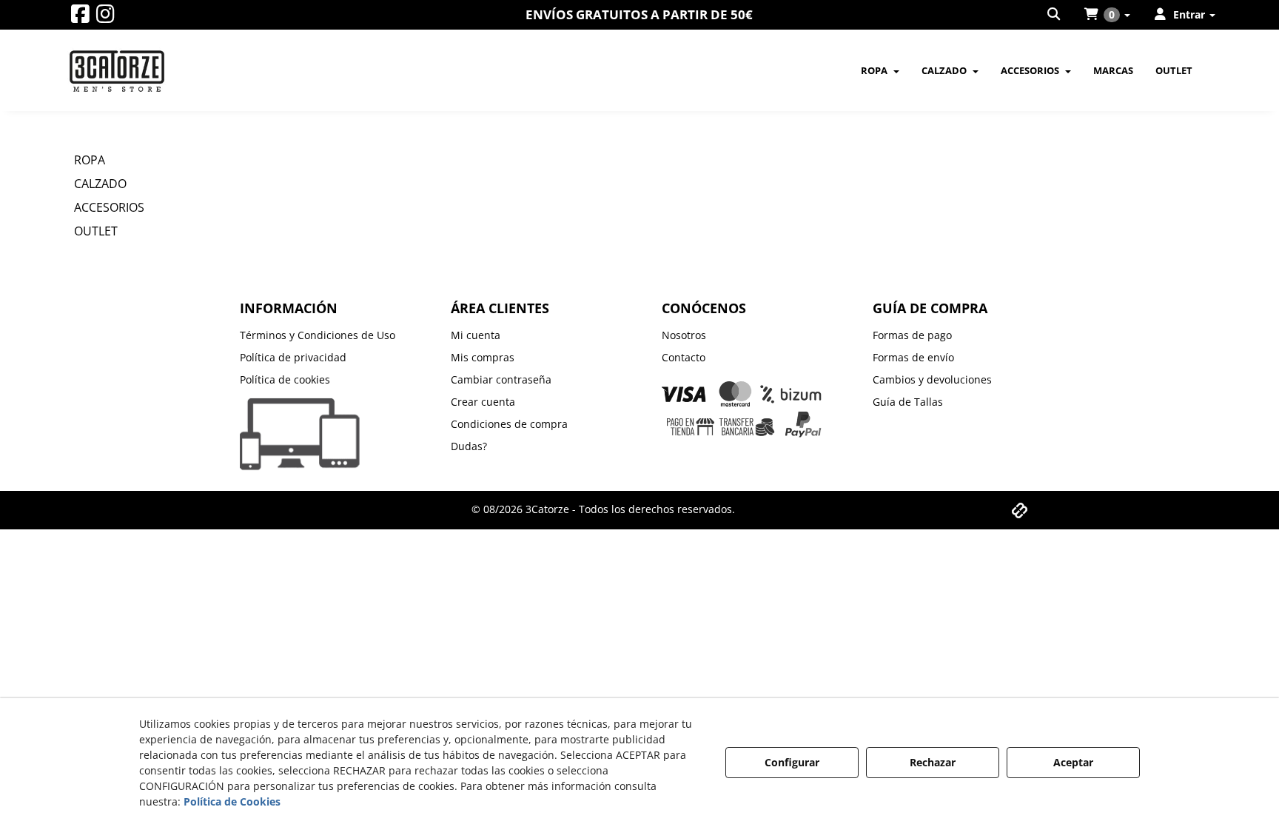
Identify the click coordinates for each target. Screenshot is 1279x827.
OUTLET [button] (96, 231)
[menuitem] (1054, 15)
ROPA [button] (89, 160)
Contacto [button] (683, 357)
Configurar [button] (792, 762)
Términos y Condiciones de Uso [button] (317, 335)
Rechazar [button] (933, 762)
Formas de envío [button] (913, 357)
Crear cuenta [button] (483, 402)
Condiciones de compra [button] (509, 424)
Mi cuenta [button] (475, 335)
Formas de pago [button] (912, 335)
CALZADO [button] (100, 183)
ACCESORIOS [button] (109, 207)
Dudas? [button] (469, 446)
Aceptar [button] (1073, 762)
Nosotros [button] (684, 335)
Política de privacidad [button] (293, 357)
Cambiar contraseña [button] (501, 379)
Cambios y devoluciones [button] (932, 379)
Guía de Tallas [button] (908, 402)
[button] (80, 17)
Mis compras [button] (482, 357)
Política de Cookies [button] (232, 801)
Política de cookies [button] (285, 379)
